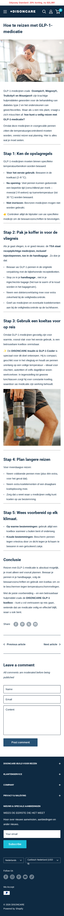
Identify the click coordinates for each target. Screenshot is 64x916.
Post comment (20, 742)
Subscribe (15, 844)
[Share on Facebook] (15, 624)
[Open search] (44, 12)
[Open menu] (5, 11)
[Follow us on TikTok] (31, 877)
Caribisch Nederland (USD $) (40, 860)
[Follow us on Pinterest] (18, 877)
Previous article (16, 644)
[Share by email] (35, 624)
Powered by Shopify (13, 908)
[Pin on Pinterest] (22, 624)
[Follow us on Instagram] (12, 877)
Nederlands (10, 860)
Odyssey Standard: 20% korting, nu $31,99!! (32, 2)
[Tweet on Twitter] (28, 624)
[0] (58, 12)
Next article (50, 644)
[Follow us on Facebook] (5, 877)
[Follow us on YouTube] (25, 877)
